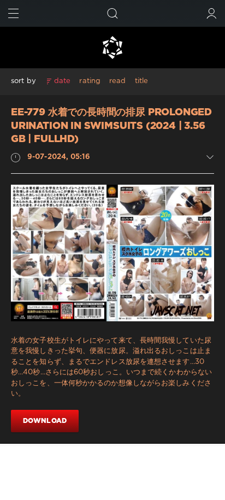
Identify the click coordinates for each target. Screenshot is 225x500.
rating (89, 81)
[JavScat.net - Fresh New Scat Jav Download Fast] (112, 47)
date (62, 81)
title (142, 81)
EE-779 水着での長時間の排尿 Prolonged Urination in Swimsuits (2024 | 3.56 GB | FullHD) (111, 126)
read (117, 81)
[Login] (211, 13)
